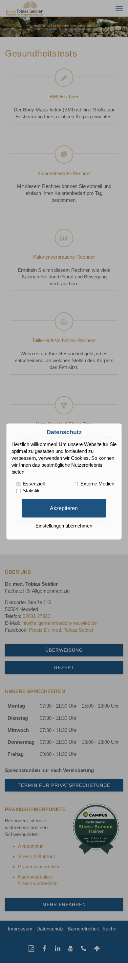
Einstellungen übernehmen (63, 526)
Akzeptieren (64, 508)
